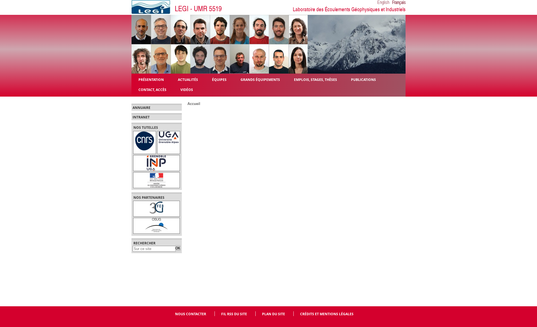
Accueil (193, 104)
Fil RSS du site (234, 314)
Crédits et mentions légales (327, 314)
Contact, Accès (152, 89)
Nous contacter (190, 314)
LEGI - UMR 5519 (198, 8)
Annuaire (141, 107)
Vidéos (186, 89)
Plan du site (273, 314)
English (383, 2)
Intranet (141, 117)
